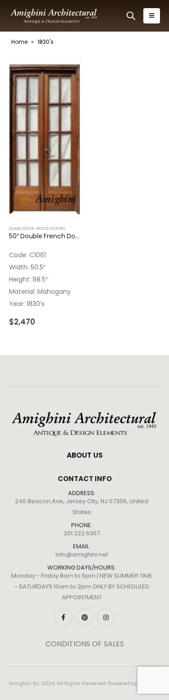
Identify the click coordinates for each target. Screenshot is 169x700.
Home (19, 42)
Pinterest (85, 617)
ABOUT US (85, 455)
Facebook (64, 617)
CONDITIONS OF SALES (85, 644)
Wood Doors (50, 228)
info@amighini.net (81, 554)
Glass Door (21, 228)
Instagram (106, 617)
